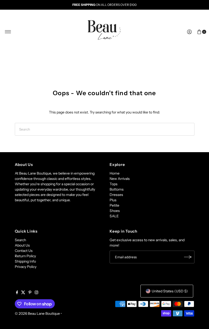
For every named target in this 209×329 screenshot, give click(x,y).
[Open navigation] (8, 31)
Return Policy (25, 256)
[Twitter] (23, 293)
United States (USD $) (170, 291)
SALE (114, 216)
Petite (114, 205)
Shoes (115, 210)
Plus (113, 200)
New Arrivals (120, 178)
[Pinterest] (30, 293)
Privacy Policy (25, 266)
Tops (113, 184)
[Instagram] (36, 293)
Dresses (116, 194)
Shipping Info (25, 261)
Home (115, 173)
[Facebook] (17, 293)
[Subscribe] (188, 257)
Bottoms (117, 189)
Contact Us (24, 250)
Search (20, 240)
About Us (22, 245)
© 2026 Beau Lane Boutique (37, 313)
